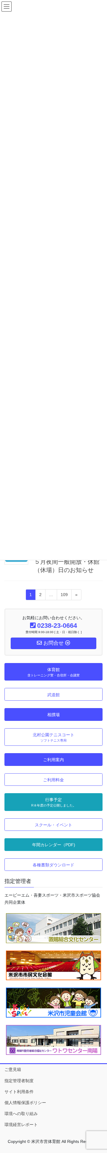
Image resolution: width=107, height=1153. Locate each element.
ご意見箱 (12, 1069)
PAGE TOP (98, 1113)
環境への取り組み (21, 1113)
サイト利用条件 (19, 1091)
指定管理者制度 (19, 1080)
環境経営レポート (21, 1124)
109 (64, 596)
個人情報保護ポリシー (25, 1102)
